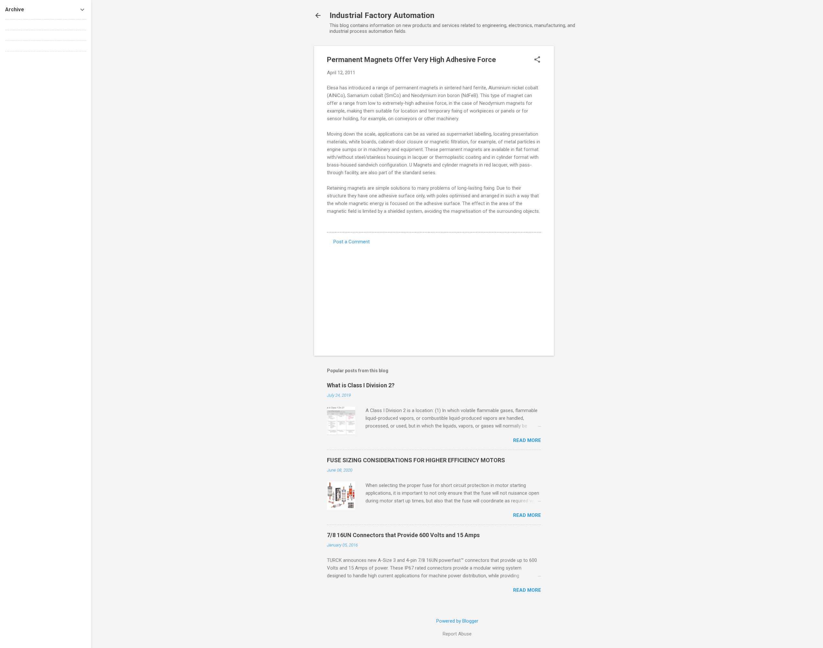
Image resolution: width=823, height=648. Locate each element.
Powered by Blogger (457, 621)
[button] (537, 60)
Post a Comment (351, 242)
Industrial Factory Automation (382, 15)
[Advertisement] (579, 142)
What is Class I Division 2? (360, 385)
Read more (527, 440)
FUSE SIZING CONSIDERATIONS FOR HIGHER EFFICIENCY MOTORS (416, 460)
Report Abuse (457, 634)
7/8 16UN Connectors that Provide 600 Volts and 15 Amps (403, 535)
